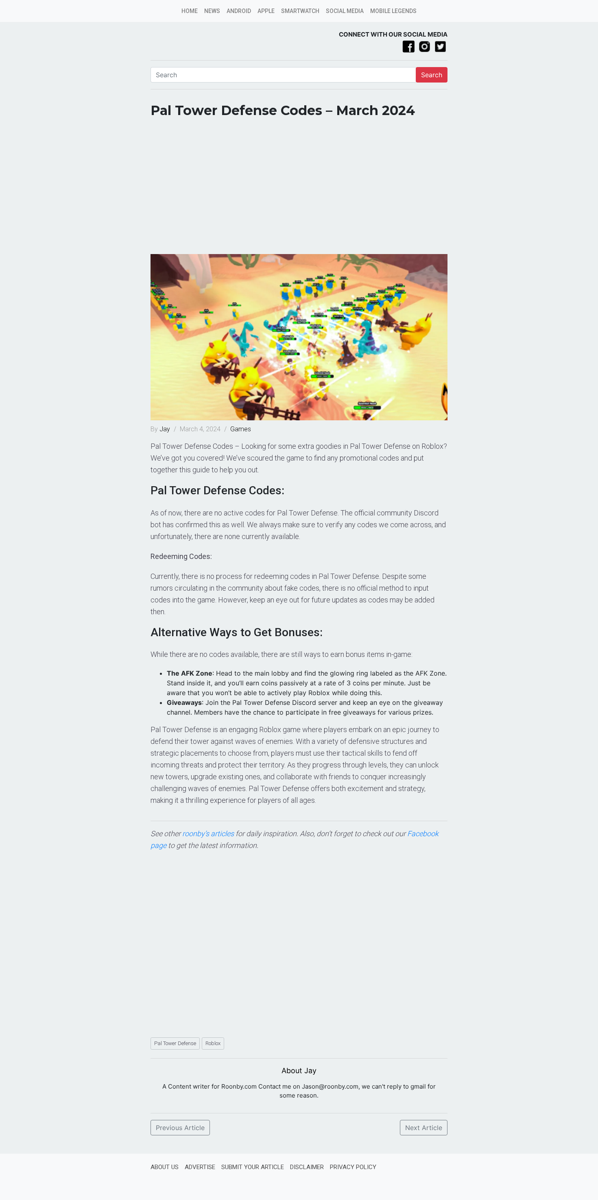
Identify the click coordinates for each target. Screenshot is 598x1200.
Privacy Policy (353, 1167)
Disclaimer (307, 1167)
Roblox (212, 1043)
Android (239, 11)
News (212, 11)
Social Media (345, 11)
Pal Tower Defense (175, 1043)
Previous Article (180, 1128)
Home (189, 11)
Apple (266, 11)
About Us (165, 1167)
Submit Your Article (252, 1167)
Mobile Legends (393, 11)
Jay (165, 429)
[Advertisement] (299, 189)
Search (431, 75)
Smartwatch (300, 11)
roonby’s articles (208, 833)
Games (240, 429)
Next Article (423, 1128)
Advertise (200, 1167)
